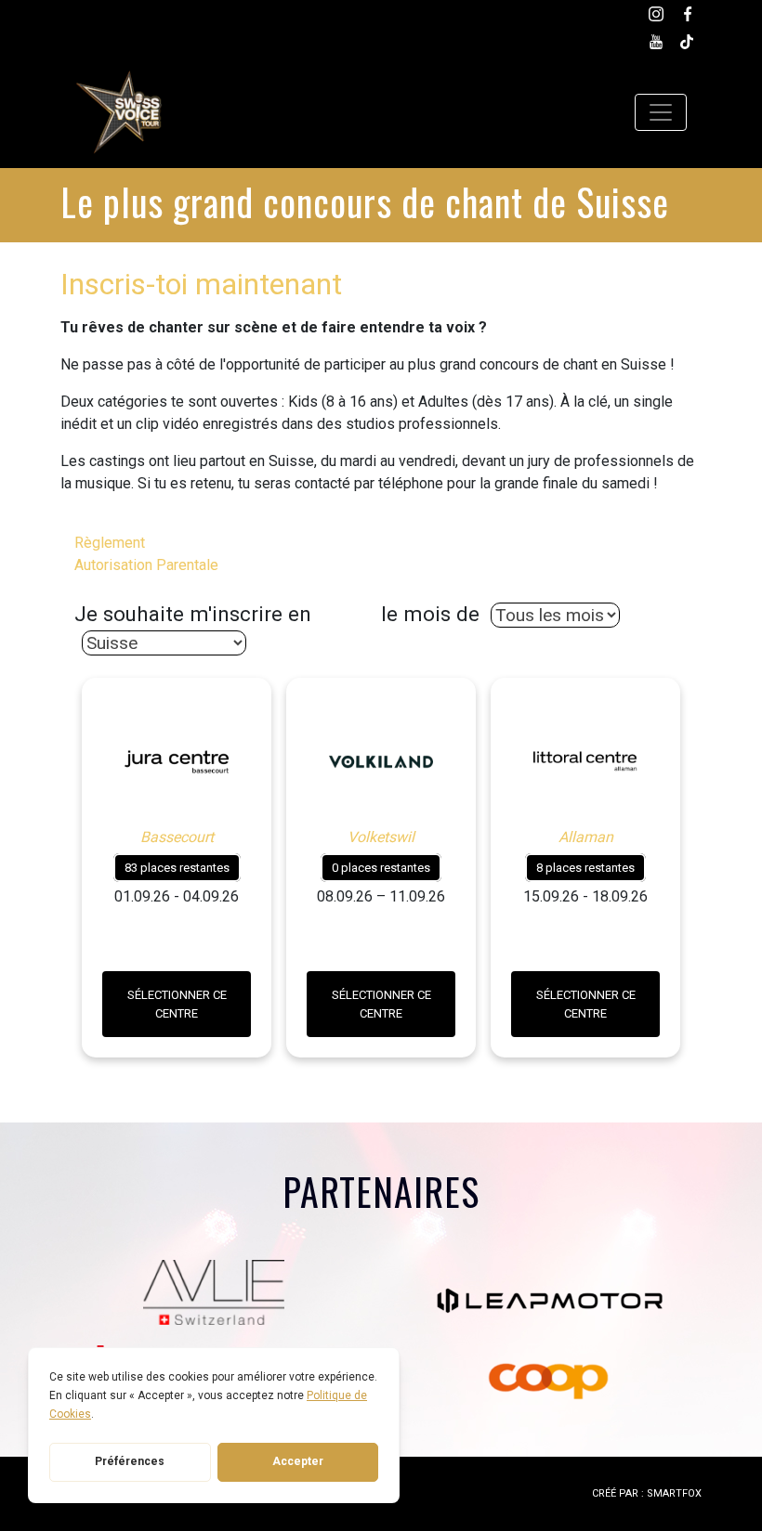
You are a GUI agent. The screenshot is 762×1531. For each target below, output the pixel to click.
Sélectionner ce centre (177, 1004)
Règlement (109, 542)
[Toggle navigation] (661, 112)
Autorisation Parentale (146, 565)
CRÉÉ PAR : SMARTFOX (647, 1493)
